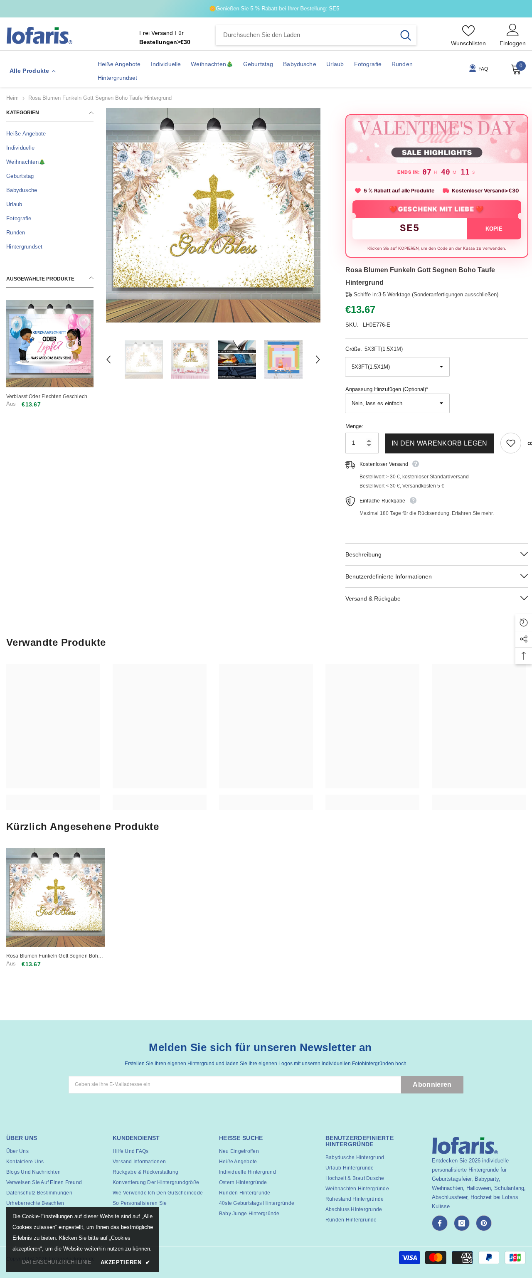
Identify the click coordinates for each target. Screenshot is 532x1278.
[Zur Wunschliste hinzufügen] (510, 443)
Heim (12, 98)
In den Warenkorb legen (440, 443)
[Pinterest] (484, 1223)
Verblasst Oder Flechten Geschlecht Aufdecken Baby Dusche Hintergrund (49, 397)
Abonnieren (432, 1084)
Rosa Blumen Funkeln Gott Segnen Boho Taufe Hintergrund (53, 956)
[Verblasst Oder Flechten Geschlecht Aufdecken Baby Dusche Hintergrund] (50, 343)
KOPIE (494, 229)
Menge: (354, 426)
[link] (53, 798)
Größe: (374, 349)
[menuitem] (50, 134)
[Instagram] (462, 1223)
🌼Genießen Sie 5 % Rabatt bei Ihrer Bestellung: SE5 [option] (266, 8)
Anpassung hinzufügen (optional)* (386, 389)
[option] (213, 215)
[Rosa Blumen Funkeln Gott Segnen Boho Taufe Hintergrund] (55, 897)
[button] (108, 359)
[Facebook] (440, 1223)
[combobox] (305, 35)
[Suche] (316, 35)
